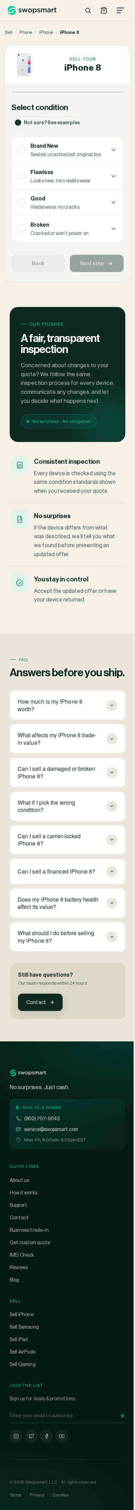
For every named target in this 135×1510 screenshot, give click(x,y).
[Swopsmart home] (31, 10)
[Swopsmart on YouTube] (61, 1467)
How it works (23, 1223)
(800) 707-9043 (42, 1149)
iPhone (46, 32)
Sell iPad (19, 1370)
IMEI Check (22, 1286)
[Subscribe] (116, 1446)
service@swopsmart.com (51, 1160)
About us (19, 1211)
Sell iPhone (22, 1345)
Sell (8, 32)
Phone (25, 32)
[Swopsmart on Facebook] (46, 1467)
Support (18, 1236)
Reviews (19, 1298)
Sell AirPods (22, 1383)
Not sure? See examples (48, 122)
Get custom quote (30, 1273)
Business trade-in (29, 1261)
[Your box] (104, 10)
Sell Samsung (24, 1358)
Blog (14, 1310)
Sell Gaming (23, 1395)
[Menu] (120, 10)
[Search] (88, 10)
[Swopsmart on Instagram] (16, 1467)
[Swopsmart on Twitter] (31, 1467)
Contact (36, 1002)
